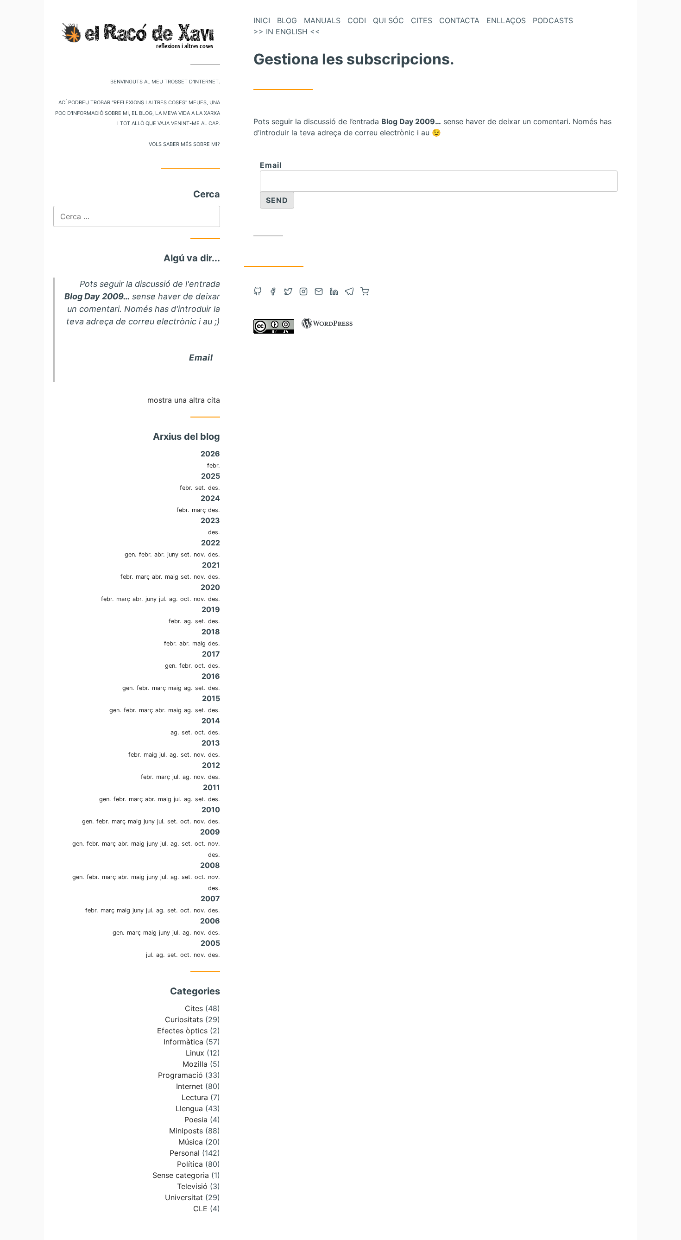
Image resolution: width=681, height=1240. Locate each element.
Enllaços (506, 20)
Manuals (322, 20)
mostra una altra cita (183, 400)
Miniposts (186, 1130)
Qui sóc (388, 20)
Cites (194, 1008)
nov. (200, 554)
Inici (261, 20)
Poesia (196, 1119)
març (199, 509)
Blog (287, 20)
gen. (131, 554)
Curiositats (184, 1019)
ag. (173, 598)
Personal (185, 1153)
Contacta (459, 20)
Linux (195, 1052)
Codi (356, 20)
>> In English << (286, 31)
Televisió (192, 1186)
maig (171, 576)
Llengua (189, 1108)
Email (201, 357)
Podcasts (553, 20)
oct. (185, 598)
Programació (180, 1075)
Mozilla (195, 1064)
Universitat (184, 1197)
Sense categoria (180, 1175)
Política (190, 1164)
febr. (213, 465)
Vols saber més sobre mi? (184, 143)
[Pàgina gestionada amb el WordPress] (327, 330)
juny (172, 554)
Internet (189, 1086)
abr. (159, 554)
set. (200, 487)
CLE (200, 1208)
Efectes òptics (182, 1030)
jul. (163, 598)
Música (190, 1141)
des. (214, 487)
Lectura (195, 1097)
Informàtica (183, 1041)
